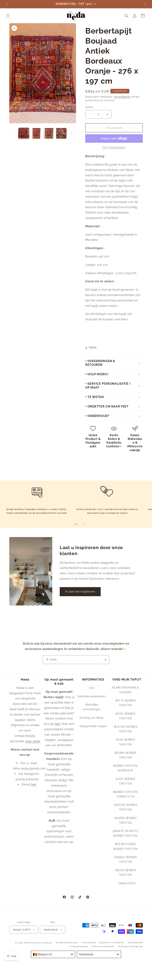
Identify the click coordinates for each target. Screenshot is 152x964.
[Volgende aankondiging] (145, 4)
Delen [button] (93, 347)
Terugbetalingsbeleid (67, 942)
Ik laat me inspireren (80, 591)
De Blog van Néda (92, 717)
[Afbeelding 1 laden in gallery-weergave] (23, 133)
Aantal (89, 107)
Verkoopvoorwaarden (103, 946)
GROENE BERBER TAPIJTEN (125, 807)
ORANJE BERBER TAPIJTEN (125, 859)
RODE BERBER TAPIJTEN (125, 781)
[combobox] (53, 954)
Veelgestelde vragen (93, 726)
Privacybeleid (88, 942)
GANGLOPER (126, 883)
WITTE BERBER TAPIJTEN (125, 703)
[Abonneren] (105, 659)
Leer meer (32, 741)
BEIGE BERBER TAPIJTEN (125, 716)
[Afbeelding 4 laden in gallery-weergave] (61, 133)
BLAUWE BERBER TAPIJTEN (125, 729)
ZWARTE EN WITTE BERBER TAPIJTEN (126, 833)
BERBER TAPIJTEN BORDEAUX (125, 768)
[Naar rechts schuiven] (72, 133)
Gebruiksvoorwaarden (91, 696)
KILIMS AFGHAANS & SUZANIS (125, 690)
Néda (27, 943)
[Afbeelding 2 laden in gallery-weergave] (36, 133)
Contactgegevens (78, 946)
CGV (92, 687)
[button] (8, 16)
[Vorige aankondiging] (7, 4)
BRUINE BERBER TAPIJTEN (125, 755)
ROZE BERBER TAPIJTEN (125, 742)
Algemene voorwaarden (111, 942)
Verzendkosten (122, 96)
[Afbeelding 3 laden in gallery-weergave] (48, 133)
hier (33, 784)
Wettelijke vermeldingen (91, 707)
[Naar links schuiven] (13, 133)
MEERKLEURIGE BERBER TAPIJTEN (125, 846)
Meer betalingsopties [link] (114, 147)
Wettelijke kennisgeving (130, 946)
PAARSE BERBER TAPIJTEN (126, 820)
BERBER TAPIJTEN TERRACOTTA (125, 794)
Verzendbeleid (135, 942)
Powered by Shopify (41, 943)
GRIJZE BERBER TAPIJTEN (125, 872)
